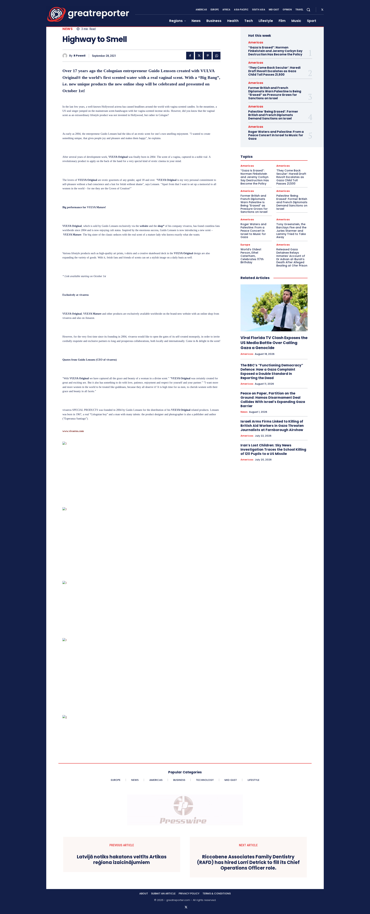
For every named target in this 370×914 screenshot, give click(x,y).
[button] (308, 9)
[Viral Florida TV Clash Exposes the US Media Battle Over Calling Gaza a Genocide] (274, 307)
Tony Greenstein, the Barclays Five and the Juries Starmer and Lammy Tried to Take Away (291, 230)
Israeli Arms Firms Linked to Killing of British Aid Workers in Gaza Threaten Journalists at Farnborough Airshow (272, 425)
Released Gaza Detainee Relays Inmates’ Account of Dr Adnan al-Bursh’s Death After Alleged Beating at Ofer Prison (291, 257)
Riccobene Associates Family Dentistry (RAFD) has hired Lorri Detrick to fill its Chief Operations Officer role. (248, 862)
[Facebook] (190, 55)
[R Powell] (65, 55)
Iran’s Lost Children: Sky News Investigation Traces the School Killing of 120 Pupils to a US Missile (273, 449)
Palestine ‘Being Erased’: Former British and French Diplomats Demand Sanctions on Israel (273, 114)
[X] (322, 10)
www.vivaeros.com (73, 431)
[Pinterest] (208, 55)
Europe (245, 244)
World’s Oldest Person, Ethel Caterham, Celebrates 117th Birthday (252, 255)
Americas (255, 42)
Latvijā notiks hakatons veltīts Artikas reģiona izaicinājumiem (121, 859)
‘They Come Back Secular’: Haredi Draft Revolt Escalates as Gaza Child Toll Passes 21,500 (274, 71)
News (67, 29)
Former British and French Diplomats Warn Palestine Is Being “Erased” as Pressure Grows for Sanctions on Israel (274, 93)
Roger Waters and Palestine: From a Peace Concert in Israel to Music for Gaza (276, 135)
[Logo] (88, 14)
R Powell (79, 55)
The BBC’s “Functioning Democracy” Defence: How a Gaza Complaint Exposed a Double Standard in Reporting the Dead (271, 371)
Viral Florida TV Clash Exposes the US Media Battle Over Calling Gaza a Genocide (274, 342)
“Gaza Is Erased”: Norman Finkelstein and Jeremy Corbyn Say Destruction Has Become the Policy (275, 50)
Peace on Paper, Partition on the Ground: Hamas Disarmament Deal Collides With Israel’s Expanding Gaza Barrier (272, 399)
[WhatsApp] (216, 55)
